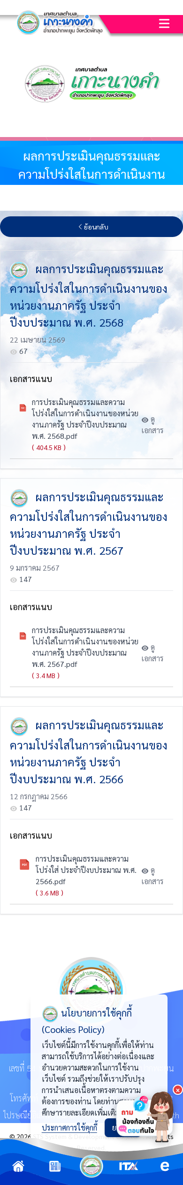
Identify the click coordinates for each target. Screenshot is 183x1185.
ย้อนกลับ (96, 226)
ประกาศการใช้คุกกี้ (69, 1127)
